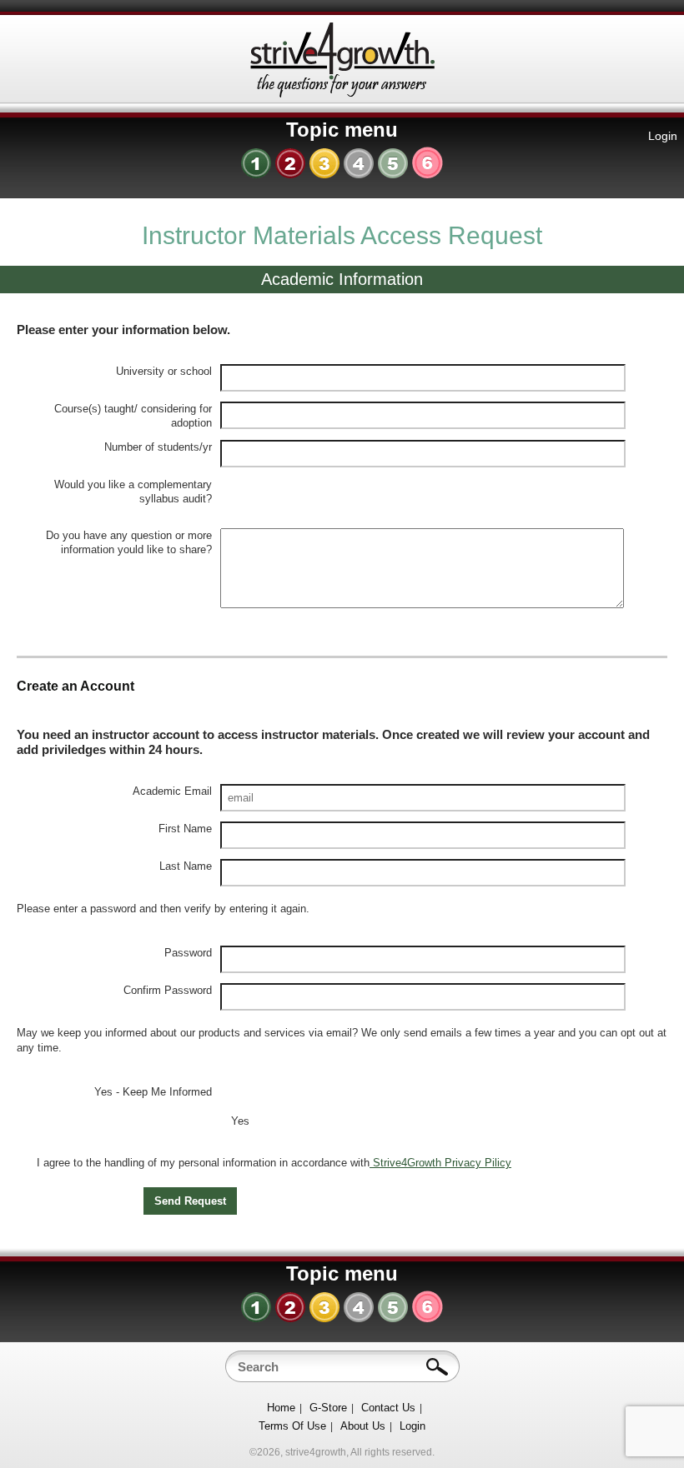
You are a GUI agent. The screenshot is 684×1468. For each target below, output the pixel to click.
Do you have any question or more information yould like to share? (129, 542)
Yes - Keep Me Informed (153, 1092)
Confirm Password (167, 990)
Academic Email (172, 791)
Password (188, 952)
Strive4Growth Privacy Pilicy (440, 1162)
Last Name (185, 866)
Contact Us (388, 1407)
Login (662, 135)
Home (281, 1407)
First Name (185, 828)
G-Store (328, 1407)
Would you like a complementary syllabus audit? (133, 491)
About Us (362, 1426)
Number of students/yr (158, 447)
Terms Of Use (292, 1426)
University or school (164, 371)
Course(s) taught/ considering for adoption (133, 415)
